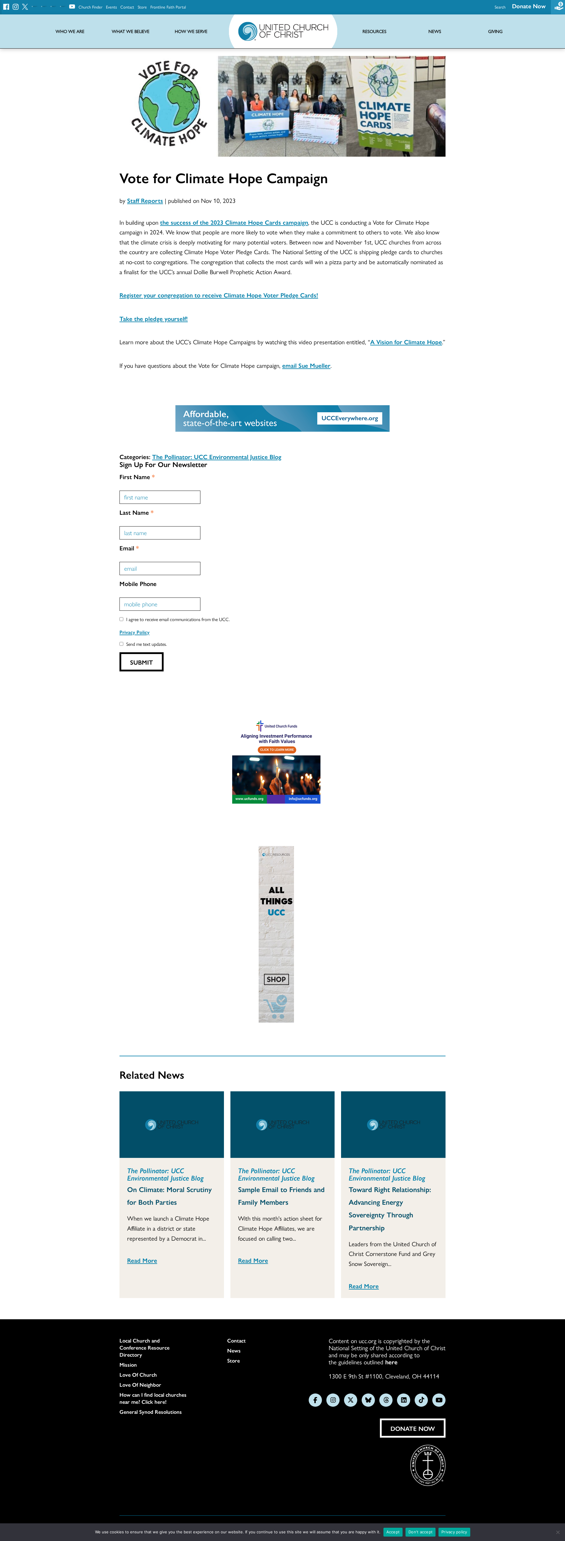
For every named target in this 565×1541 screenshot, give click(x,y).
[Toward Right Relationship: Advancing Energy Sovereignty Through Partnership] (393, 1124)
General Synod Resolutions (150, 1411)
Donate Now (529, 5)
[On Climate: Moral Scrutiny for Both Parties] (171, 1124)
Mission (128, 1364)
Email (129, 547)
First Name (137, 476)
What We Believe (130, 31)
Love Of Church (138, 1374)
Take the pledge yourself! (153, 318)
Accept (393, 1532)
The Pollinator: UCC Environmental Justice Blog (216, 456)
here (391, 1361)
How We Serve (191, 31)
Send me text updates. (146, 644)
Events (111, 7)
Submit (141, 662)
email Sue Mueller (306, 365)
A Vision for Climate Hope (406, 341)
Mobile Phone (138, 583)
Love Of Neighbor (140, 1384)
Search (500, 7)
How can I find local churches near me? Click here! (153, 1398)
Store (142, 7)
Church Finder (90, 7)
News (234, 1350)
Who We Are (70, 31)
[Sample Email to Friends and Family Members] (282, 1124)
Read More (142, 1260)
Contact (127, 7)
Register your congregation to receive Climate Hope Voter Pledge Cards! (218, 294)
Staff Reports (145, 200)
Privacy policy (454, 1532)
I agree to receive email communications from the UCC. (178, 619)
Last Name (136, 512)
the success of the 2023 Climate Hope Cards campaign (234, 222)
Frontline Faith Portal (168, 7)
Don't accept (420, 1532)
